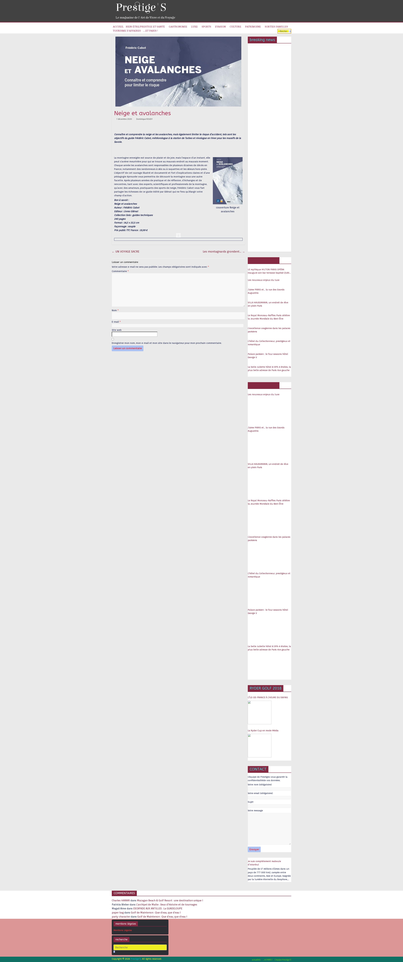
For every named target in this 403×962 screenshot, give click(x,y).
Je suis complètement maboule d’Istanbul (264, 863)
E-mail (116, 321)
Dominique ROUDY (144, 119)
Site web (117, 330)
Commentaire (120, 271)
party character (121, 916)
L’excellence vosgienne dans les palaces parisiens (269, 330)
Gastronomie (178, 26)
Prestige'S (141, 7)
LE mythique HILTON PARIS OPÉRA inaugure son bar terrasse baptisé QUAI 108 (268, 271)
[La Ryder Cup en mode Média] (259, 745)
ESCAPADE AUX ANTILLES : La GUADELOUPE (157, 908)
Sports (206, 26)
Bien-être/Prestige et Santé (145, 26)
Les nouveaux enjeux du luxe (263, 280)
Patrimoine (253, 26)
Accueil (118, 26)
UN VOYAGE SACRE (125, 251)
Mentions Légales (123, 930)
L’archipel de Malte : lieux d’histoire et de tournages (167, 904)
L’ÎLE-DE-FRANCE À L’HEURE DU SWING (268, 697)
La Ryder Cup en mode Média (263, 730)
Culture (235, 26)
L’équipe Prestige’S (283, 960)
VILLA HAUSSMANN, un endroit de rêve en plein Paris (268, 304)
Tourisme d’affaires (127, 30)
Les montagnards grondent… (224, 251)
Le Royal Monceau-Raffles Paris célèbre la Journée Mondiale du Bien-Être (269, 317)
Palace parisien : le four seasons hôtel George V (268, 356)
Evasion (220, 26)
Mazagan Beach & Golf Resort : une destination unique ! (170, 900)
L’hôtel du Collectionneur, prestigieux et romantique (269, 343)
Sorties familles (276, 26)
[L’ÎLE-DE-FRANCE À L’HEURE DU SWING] (259, 712)
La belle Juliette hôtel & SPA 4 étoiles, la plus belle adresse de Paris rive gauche (269, 368)
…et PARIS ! (150, 30)
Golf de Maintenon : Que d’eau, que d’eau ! (156, 912)
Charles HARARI (121, 900)
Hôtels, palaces (264, 260)
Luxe (194, 26)
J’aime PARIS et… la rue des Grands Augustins (266, 291)
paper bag (118, 912)
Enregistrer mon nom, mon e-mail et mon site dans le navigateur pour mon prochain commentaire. (167, 343)
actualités (256, 960)
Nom (115, 310)
